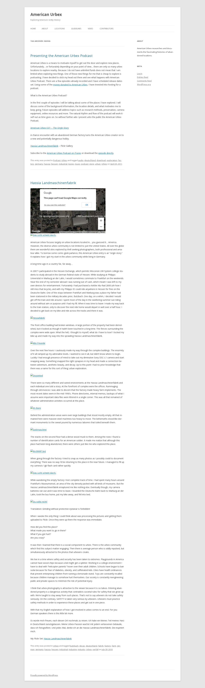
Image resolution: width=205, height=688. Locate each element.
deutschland (90, 160)
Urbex (64, 160)
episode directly (105, 153)
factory (107, 645)
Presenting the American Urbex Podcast (61, 55)
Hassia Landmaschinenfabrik (44, 145)
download (101, 160)
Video (90, 28)
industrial (63, 164)
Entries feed (142, 77)
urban (98, 164)
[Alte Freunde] (37, 343)
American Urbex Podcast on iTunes (64, 153)
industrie (73, 649)
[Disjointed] (36, 375)
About (45, 28)
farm (114, 645)
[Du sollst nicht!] (38, 501)
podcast (84, 164)
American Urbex (46, 14)
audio (80, 160)
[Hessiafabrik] (37, 317)
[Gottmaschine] (38, 429)
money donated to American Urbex (70, 84)
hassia (47, 164)
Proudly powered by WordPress (44, 675)
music (77, 164)
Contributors (106, 28)
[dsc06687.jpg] (38, 451)
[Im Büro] (35, 408)
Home (33, 28)
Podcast (56, 160)
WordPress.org (144, 84)
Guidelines (76, 28)
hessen (54, 164)
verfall (95, 649)
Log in (139, 73)
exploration (112, 160)
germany (39, 164)
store (91, 164)
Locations (60, 28)
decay (82, 645)
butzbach (74, 645)
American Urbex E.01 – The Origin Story (49, 127)
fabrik (101, 645)
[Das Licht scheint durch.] (43, 235)
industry (81, 649)
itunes (71, 164)
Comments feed (144, 80)
